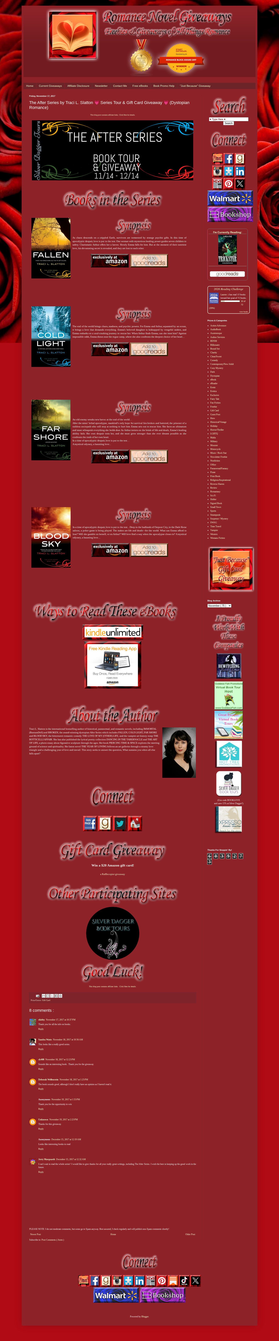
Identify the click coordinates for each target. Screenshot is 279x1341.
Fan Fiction (215, 402)
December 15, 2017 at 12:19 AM (66, 1139)
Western (214, 534)
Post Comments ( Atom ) (53, 1240)
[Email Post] (37, 996)
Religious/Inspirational (220, 480)
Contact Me (120, 85)
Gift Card (46, 1000)
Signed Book (216, 503)
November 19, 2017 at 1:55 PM (65, 1099)
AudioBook (215, 329)
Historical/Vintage (218, 422)
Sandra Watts (45, 1039)
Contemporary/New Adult (222, 364)
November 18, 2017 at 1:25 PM (74, 1079)
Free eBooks (140, 85)
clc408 (41, 1059)
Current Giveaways (50, 85)
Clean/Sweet (215, 356)
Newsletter (101, 85)
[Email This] (44, 996)
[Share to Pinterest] (60, 996)
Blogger (144, 1316)
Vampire (214, 530)
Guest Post (215, 414)
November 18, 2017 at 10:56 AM (68, 1039)
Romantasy (215, 491)
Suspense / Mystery (219, 518)
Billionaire (215, 345)
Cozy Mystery (216, 368)
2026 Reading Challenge (228, 289)
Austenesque (216, 333)
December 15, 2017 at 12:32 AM (71, 1159)
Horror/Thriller (217, 429)
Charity (213, 352)
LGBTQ (214, 433)
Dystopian (215, 376)
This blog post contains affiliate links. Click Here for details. (112, 115)
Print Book (215, 476)
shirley (41, 1019)
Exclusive (214, 395)
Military (214, 441)
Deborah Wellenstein (48, 1079)
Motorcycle (215, 449)
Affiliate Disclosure (78, 85)
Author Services (217, 337)
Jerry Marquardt (46, 1159)
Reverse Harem (217, 484)
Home (29, 85)
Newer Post (35, 1234)
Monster (214, 445)
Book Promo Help (163, 85)
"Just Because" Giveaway (195, 85)
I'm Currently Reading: (227, 232)
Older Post (190, 1234)
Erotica (213, 391)
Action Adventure (218, 325)
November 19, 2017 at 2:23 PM (63, 1119)
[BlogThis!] (48, 996)
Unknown (43, 1119)
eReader (214, 383)
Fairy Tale (214, 399)
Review (213, 487)
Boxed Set (215, 348)
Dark (212, 372)
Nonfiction (215, 460)
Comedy (214, 360)
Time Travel (215, 526)
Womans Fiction (217, 538)
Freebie (213, 406)
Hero (212, 418)
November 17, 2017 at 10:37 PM (61, 1019)
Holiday (214, 426)
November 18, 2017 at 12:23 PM (60, 1059)
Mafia (213, 437)
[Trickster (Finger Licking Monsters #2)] (227, 264)
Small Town (215, 507)
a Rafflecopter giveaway (112, 874)
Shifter (213, 499)
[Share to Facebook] (56, 996)
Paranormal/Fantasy (219, 468)
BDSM (213, 341)
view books (243, 311)
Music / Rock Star (218, 453)
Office (213, 464)
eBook (213, 379)
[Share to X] (52, 996)
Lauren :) (225, 294)
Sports (213, 511)
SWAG (213, 522)
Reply (41, 1029)
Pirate (212, 472)
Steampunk (215, 515)
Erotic (213, 387)
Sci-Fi (213, 495)
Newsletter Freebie (218, 457)
